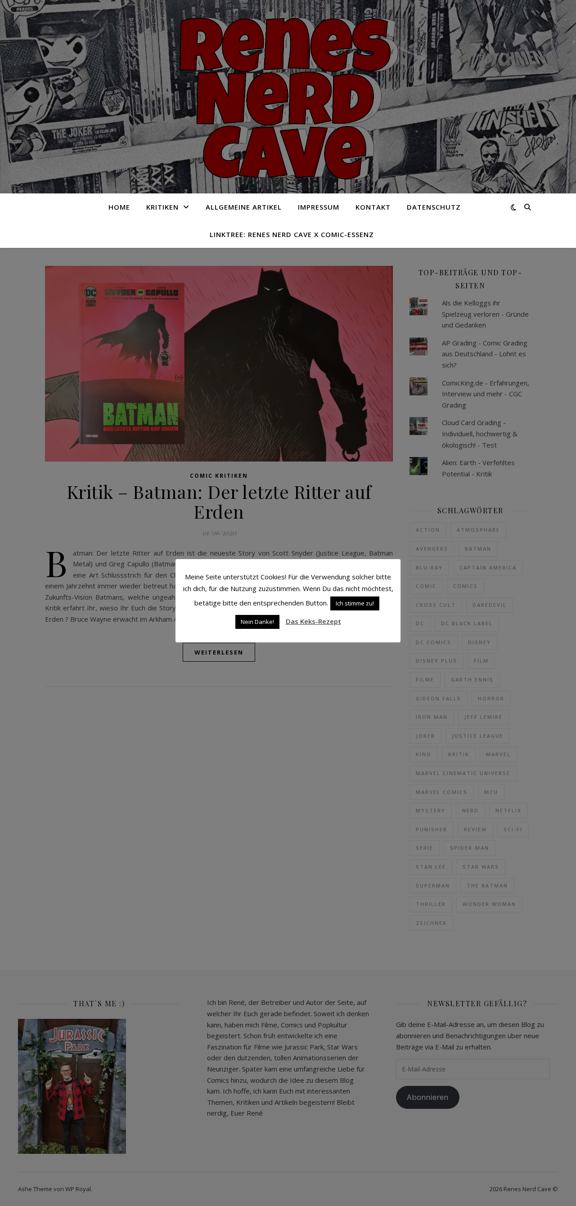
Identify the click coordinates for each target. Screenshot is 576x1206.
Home (119, 206)
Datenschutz (434, 206)
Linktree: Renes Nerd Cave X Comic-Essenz (292, 234)
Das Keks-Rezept (313, 621)
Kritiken (162, 206)
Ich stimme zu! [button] (355, 603)
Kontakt (373, 206)
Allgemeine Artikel (244, 206)
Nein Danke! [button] (257, 622)
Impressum (318, 206)
